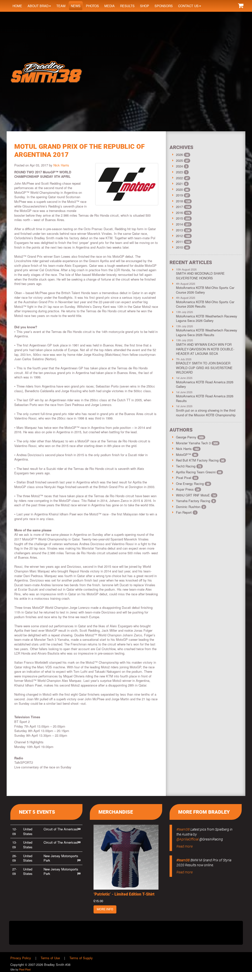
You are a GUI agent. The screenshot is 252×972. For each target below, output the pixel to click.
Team (60, 5)
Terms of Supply (81, 958)
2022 (179, 178)
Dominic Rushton (190, 506)
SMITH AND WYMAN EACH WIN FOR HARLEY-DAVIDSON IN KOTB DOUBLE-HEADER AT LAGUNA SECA (205, 349)
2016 (179, 212)
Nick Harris (61, 165)
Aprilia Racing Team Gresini (198, 472)
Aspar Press (187, 489)
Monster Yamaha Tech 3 (197, 443)
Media (109, 5)
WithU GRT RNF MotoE (196, 495)
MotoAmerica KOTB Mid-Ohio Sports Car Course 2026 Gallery (205, 290)
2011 (179, 241)
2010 (179, 247)
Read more (184, 846)
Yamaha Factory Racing (195, 500)
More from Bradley (204, 812)
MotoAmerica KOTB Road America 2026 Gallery (204, 384)
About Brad (38, 5)
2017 (179, 206)
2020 (179, 189)
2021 (179, 183)
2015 (179, 218)
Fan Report (186, 512)
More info (105, 909)
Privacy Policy (20, 958)
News (75, 5)
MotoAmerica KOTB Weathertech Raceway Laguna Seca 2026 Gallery (206, 318)
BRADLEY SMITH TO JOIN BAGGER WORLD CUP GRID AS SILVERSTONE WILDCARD (204, 367)
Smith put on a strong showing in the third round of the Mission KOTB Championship (206, 412)
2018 (179, 201)
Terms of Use (50, 958)
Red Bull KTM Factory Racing (200, 460)
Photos (92, 5)
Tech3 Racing (188, 466)
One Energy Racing (192, 483)
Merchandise (115, 812)
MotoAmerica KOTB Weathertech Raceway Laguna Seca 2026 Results (206, 332)
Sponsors (164, 5)
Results (127, 5)
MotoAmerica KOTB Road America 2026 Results (204, 398)
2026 (179, 154)
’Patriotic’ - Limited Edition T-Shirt (124, 894)
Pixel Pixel (186, 477)
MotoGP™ (186, 454)
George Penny (190, 437)
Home (17, 5)
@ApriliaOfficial (187, 839)
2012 (179, 235)
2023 (179, 172)
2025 (179, 160)
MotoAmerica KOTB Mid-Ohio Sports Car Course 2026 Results (205, 304)
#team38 (183, 829)
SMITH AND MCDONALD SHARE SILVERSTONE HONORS (200, 275)
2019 (179, 195)
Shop (144, 5)
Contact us (188, 5)
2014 (179, 224)
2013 (179, 230)
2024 (179, 166)
